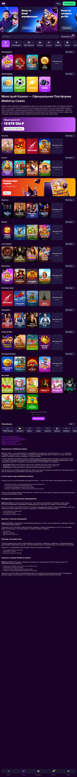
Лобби (5, 45)
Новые (67, 45)
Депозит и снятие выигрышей (10, 441)
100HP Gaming (8, 431)
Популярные (16, 45)
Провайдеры (66, 36)
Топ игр (40, 45)
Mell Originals (29, 45)
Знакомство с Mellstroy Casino (10, 436)
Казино (23, 774)
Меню (8, 774)
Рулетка (58, 45)
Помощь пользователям (9, 442)
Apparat (57, 431)
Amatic (29, 431)
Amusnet (48, 431)
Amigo (39, 431)
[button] (35, 32)
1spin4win (19, 431)
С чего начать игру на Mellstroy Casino (13, 438)
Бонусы (53, 772)
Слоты (49, 45)
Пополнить (38, 774)
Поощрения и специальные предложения (14, 439)
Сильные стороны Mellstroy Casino (12, 444)
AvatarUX (66, 431)
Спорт (68, 774)
